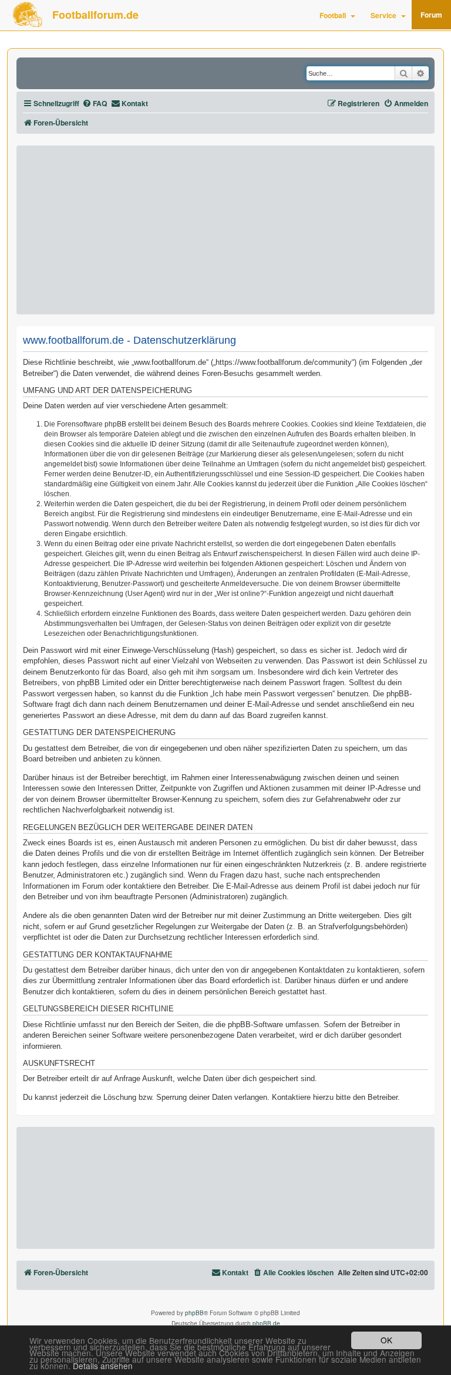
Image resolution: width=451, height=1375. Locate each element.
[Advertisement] (225, 230)
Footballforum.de (95, 14)
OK (386, 1340)
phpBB (194, 1313)
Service (383, 15)
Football (332, 15)
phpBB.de (266, 1323)
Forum (431, 14)
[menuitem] (94, 103)
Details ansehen (103, 1366)
